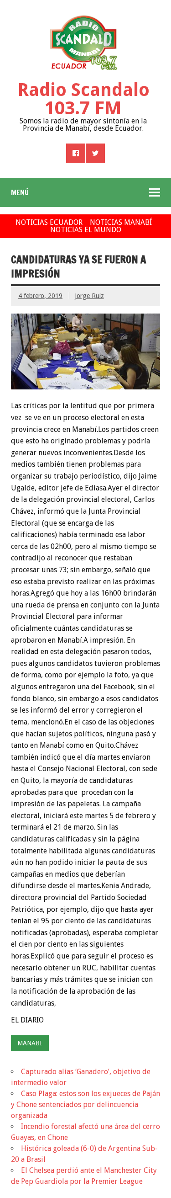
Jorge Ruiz (89, 295)
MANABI (29, 1043)
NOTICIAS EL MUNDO (85, 229)
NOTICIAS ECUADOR (49, 222)
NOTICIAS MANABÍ (121, 222)
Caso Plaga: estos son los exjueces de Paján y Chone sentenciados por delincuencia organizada (85, 1104)
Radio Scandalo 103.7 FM (83, 99)
